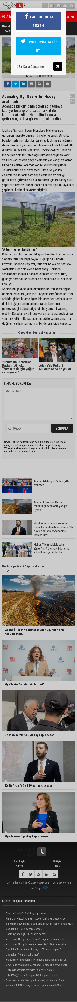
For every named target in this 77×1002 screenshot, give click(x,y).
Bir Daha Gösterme (31, 67)
